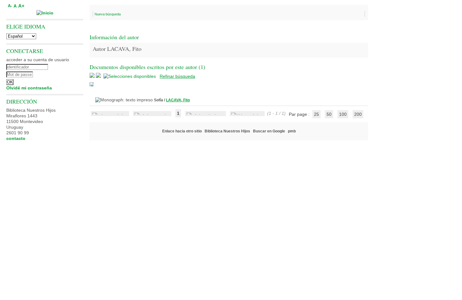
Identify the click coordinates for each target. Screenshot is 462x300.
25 (316, 114)
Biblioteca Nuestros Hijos (227, 131)
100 (343, 114)
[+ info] (92, 84)
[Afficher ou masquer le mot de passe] (62, 74)
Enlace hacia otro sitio (182, 131)
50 (329, 114)
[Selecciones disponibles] (130, 76)
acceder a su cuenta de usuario (37, 59)
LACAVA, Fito (178, 100)
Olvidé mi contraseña (29, 87)
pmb (292, 131)
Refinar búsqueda (177, 76)
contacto (15, 138)
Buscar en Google (269, 131)
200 (358, 114)
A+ (21, 5)
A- (10, 6)
